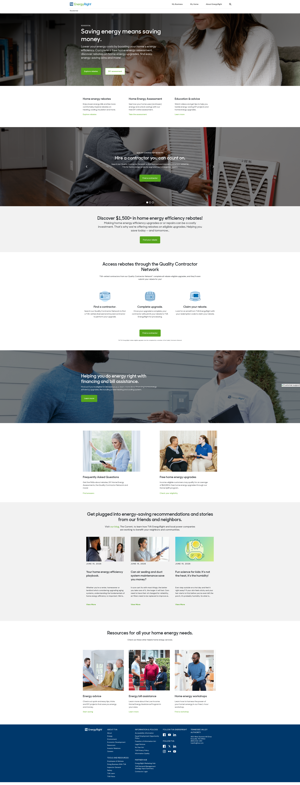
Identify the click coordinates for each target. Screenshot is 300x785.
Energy (109, 736)
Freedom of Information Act (145, 741)
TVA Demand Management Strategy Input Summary (145, 767)
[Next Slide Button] (213, 166)
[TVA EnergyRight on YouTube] (169, 734)
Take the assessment (138, 114)
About (109, 733)
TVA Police (111, 776)
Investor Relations (113, 748)
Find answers (88, 493)
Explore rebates (91, 71)
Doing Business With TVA (116, 764)
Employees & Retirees (115, 761)
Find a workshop (182, 711)
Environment (112, 739)
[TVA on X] (169, 746)
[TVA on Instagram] (164, 751)
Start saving (88, 711)
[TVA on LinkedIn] (174, 746)
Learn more (179, 114)
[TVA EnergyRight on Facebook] (164, 734)
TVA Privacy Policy (142, 750)
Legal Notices (140, 744)
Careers (110, 751)
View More (91, 604)
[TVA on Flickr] (169, 751)
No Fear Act (139, 747)
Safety (109, 770)
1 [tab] (147, 202)
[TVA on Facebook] (164, 746)
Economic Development (116, 742)
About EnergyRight (214, 4)
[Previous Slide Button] (87, 166)
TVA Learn (111, 773)
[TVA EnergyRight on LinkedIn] (174, 734)
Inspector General (114, 767)
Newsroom (111, 745)
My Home (194, 4)
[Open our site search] (230, 4)
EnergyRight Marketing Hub (145, 763)
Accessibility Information (144, 733)
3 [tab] (153, 202)
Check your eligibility (169, 493)
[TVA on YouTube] (174, 751)
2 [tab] (150, 202)
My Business (177, 4)
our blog (114, 526)
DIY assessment (115, 71)
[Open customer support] (291, 385)
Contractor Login (141, 771)
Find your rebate (150, 240)
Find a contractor (150, 178)
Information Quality (142, 753)
